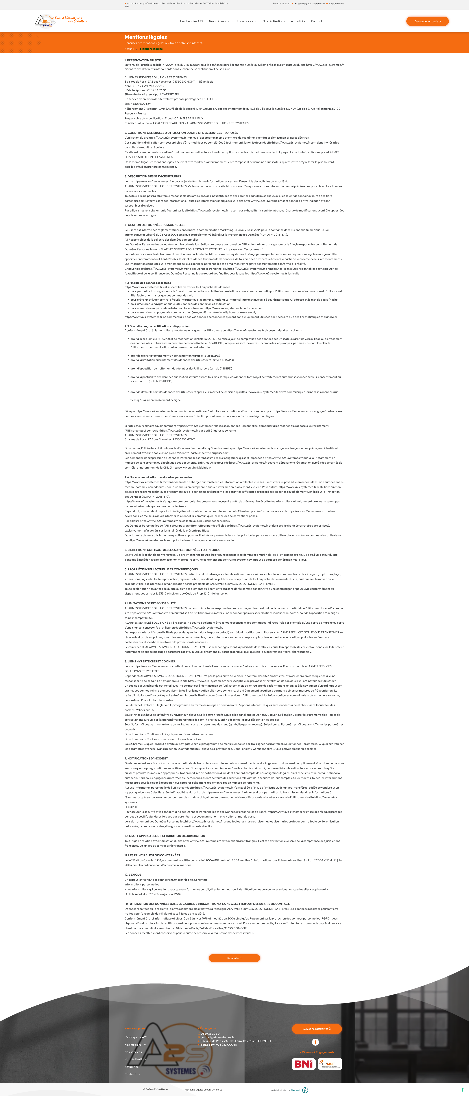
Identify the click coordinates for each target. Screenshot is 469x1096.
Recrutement (336, 3)
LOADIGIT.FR (169, 94)
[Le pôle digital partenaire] (305, 1090)
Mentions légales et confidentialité (203, 1089)
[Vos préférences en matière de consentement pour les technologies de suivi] (462, 1089)
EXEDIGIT (208, 99)
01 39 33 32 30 (283, 3)
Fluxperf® (295, 1090)
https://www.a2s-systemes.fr (164, 268)
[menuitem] (191, 21)
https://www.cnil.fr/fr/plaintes (190, 467)
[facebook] (315, 1043)
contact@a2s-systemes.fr (311, 3)
